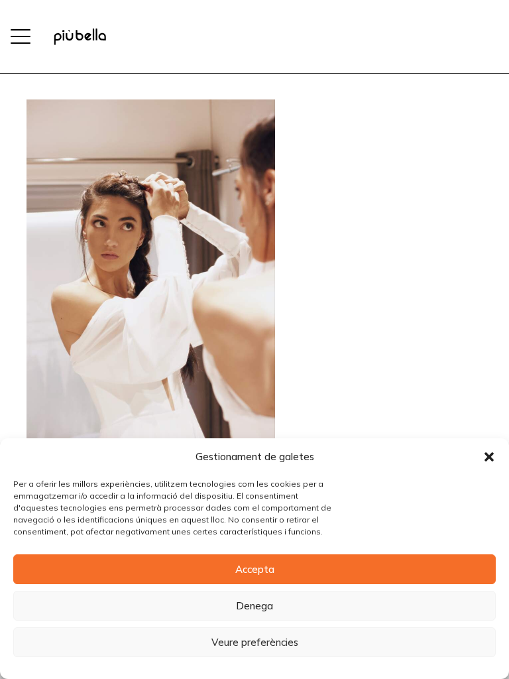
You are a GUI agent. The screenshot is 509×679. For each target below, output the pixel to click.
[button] (489, 456)
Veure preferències (254, 642)
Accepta (254, 569)
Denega (254, 605)
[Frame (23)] (80, 37)
